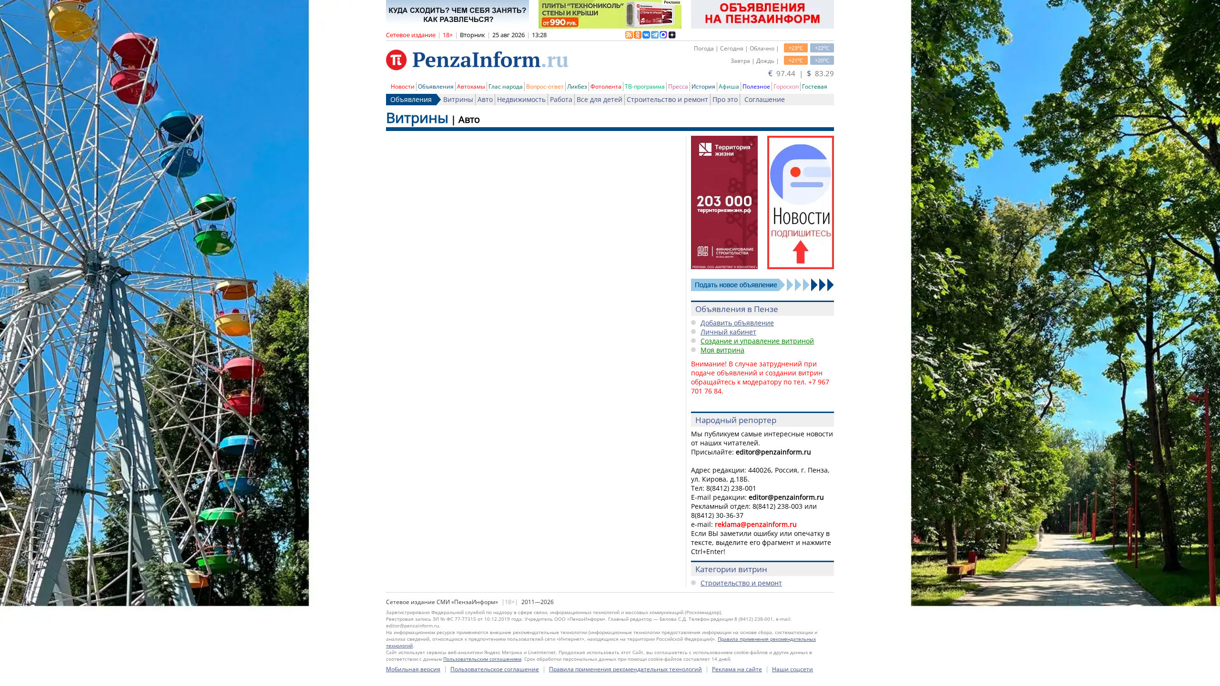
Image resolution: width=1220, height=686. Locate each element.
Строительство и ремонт (667, 99)
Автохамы (471, 86)
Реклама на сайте (737, 669)
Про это (725, 99)
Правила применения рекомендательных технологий (625, 669)
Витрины (458, 99)
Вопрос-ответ (545, 86)
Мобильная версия (413, 669)
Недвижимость (521, 99)
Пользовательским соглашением (482, 659)
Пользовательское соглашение (494, 669)
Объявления (436, 86)
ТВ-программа (645, 86)
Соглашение (764, 99)
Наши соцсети (792, 669)
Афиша (729, 86)
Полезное (756, 86)
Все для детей (599, 99)
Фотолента (605, 86)
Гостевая (814, 86)
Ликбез (577, 86)
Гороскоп (786, 86)
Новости (403, 86)
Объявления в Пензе (736, 308)
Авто (485, 99)
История (703, 86)
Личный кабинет (728, 331)
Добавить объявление (737, 322)
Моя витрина (722, 349)
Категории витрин (731, 569)
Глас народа (505, 86)
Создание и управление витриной (757, 340)
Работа (561, 99)
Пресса (678, 86)
